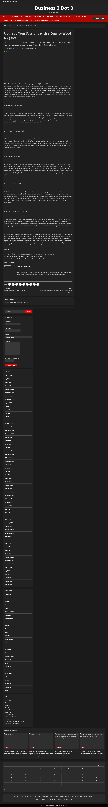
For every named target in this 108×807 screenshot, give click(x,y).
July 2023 (7, 468)
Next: (55, 290)
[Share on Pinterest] (23, 284)
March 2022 (8, 519)
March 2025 (8, 420)
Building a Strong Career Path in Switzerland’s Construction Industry (16, 752)
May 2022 (7, 512)
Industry (7, 635)
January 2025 (8, 427)
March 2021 (8, 553)
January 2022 (8, 526)
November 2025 (9, 392)
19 (40, 781)
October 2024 (8, 437)
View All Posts (22, 278)
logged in (13, 302)
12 (40, 778)
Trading (7, 690)
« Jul (5, 789)
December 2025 (9, 389)
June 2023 (7, 471)
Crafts (6, 608)
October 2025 (8, 396)
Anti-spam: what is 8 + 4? (12, 358)
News (6, 663)
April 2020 (8, 578)
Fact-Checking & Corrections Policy (68, 16)
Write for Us (54, 20)
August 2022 (8, 506)
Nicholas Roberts (8, 755)
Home (84, 16)
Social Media (8, 673)
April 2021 (8, 550)
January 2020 (8, 584)
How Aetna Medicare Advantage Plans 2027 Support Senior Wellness (91, 752)
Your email (8, 328)
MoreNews (59, 805)
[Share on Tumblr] (30, 284)
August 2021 (8, 543)
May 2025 (7, 413)
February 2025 (9, 423)
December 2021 (9, 529)
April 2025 (8, 416)
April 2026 (8, 382)
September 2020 (9, 564)
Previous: (14, 289)
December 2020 (9, 557)
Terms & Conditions (41, 20)
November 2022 (9, 495)
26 (40, 784)
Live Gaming (8, 646)
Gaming (7, 625)
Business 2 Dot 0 (54, 8)
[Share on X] (13, 284)
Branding (7, 598)
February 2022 (9, 523)
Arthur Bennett (9, 48)
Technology (8, 687)
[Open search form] (90, 18)
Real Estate (8, 666)
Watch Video (100, 18)
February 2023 (9, 485)
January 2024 (8, 451)
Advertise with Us (16, 16)
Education (8, 615)
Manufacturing (9, 656)
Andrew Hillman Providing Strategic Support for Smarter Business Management (30, 254)
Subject (7, 334)
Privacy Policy (8, 20)
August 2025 (8, 403)
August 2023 (8, 464)
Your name (8, 321)
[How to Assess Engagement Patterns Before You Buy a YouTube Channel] (41, 741)
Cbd (6, 605)
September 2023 (9, 461)
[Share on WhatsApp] (20, 284)
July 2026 (7, 379)
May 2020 (7, 574)
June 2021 (7, 547)
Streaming (8, 683)
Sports (7, 680)
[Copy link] (37, 284)
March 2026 (8, 386)
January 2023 (8, 488)
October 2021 (8, 536)
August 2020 (8, 567)
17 (11, 781)
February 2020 (9, 581)
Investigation (9, 639)
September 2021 (9, 540)
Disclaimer (37, 16)
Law (6, 642)
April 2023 (8, 478)
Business (7, 601)
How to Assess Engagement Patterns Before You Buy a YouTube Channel (41, 753)
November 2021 (9, 533)
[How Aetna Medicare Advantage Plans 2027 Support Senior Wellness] (92, 741)
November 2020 (9, 560)
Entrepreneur (9, 618)
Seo (6, 670)
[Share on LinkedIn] (16, 284)
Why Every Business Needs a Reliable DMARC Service (64, 752)
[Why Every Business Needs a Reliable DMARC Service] (67, 741)
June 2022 (7, 509)
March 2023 (8, 482)
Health (7, 629)
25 (25, 784)
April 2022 (8, 516)
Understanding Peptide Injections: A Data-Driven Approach (24, 256)
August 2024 (8, 444)
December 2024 (9, 430)
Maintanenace (9, 653)
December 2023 (9, 454)
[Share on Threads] (34, 284)
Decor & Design (9, 612)
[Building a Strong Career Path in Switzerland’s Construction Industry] (16, 741)
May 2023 (7, 475)
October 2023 (8, 458)
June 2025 (7, 410)
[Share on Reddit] (27, 284)
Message (7, 341)
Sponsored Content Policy (24, 20)
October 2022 (8, 499)
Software (7, 677)
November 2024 (9, 434)
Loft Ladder (8, 649)
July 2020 (7, 571)
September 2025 (9, 399)
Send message (10, 365)
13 (54, 778)
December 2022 (9, 492)
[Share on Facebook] (9, 284)
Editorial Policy (48, 16)
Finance (7, 622)
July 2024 (7, 447)
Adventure (8, 594)
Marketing (8, 659)
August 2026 (8, 375)
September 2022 (9, 502)
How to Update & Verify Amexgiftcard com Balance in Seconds (25, 259)
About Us (6, 16)
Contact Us (28, 16)
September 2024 (9, 440)
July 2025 (7, 406)
